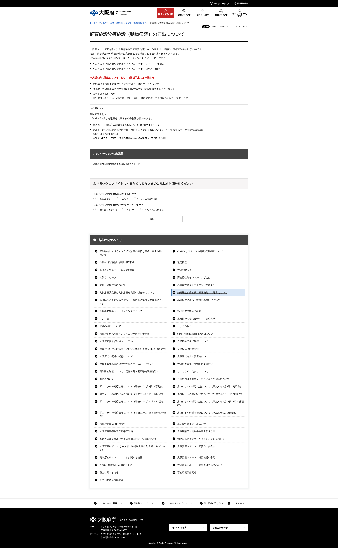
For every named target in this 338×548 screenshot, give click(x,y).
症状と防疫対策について (113, 285)
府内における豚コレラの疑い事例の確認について (203, 379)
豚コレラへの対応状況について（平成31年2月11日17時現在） (210, 394)
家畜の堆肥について (110, 326)
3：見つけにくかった (153, 210)
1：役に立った (104, 199)
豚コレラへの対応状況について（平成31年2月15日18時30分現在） (133, 414)
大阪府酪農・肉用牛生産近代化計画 (196, 431)
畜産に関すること (140, 23)
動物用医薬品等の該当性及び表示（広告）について (127, 364)
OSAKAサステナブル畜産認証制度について (200, 251)
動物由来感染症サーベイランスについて (121, 311)
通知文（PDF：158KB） (106, 138)
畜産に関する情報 (109, 472)
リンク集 (104, 318)
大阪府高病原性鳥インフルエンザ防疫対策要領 (124, 333)
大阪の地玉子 (184, 270)
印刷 (207, 26)
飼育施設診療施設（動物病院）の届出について (202, 292)
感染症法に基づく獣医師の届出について (198, 300)
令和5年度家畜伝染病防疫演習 (116, 465)
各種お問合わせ (220, 527)
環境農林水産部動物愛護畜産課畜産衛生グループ (116, 164)
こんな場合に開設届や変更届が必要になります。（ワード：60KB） (129, 64)
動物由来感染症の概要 (189, 311)
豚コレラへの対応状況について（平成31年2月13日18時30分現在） (210, 403)
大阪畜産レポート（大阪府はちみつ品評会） (201, 465)
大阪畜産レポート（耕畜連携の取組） (197, 457)
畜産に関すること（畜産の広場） (117, 270)
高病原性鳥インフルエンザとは (194, 277)
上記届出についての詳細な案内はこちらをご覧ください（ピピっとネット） (130, 58)
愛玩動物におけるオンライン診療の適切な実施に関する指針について (133, 253)
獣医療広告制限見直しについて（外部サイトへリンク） (135, 124)
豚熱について (107, 379)
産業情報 (120, 23)
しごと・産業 (108, 23)
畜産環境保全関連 (186, 472)
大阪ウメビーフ (108, 277)
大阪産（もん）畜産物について (194, 356)
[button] (219, 3)
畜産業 (128, 23)
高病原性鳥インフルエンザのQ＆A (195, 285)
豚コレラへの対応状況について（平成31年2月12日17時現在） (133, 401)
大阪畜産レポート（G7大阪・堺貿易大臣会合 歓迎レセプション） (132, 448)
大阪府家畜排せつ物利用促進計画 (195, 364)
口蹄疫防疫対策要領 (188, 349)
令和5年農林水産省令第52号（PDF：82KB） (143, 138)
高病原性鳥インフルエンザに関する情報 (121, 457)
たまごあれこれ (185, 326)
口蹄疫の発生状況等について (192, 341)
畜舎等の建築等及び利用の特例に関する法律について (128, 439)
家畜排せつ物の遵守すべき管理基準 (196, 318)
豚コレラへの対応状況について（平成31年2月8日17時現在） (132, 386)
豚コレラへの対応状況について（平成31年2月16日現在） (208, 412)
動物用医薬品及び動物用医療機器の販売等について (127, 292)
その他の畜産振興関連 (111, 480)
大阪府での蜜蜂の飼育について (116, 356)
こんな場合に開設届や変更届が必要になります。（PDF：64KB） (128, 69)
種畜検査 (182, 262)
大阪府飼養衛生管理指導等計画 (116, 431)
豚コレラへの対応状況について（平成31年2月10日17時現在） (133, 394)
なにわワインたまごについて (192, 371)
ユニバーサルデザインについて (180, 503)
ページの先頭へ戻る (249, 518)
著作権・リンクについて (145, 503)
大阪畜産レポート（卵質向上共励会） (197, 446)
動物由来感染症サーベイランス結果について (201, 439)
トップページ (95, 23)
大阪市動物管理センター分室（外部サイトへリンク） (133, 83)
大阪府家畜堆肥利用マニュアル (116, 341)
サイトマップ (237, 503)
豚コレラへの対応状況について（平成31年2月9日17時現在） (209, 386)
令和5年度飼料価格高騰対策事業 (117, 262)
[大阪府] (110, 13)
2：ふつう (124, 199)
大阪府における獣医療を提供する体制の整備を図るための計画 (133, 349)
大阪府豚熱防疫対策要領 (113, 423)
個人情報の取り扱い (213, 503)
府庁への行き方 (179, 527)
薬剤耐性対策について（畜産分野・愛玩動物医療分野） (129, 371)
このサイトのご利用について (111, 503)
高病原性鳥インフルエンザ (191, 423)
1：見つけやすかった (107, 210)
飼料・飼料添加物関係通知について (196, 333)
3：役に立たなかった (147, 199)
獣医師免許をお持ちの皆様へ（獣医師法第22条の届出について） (132, 302)
